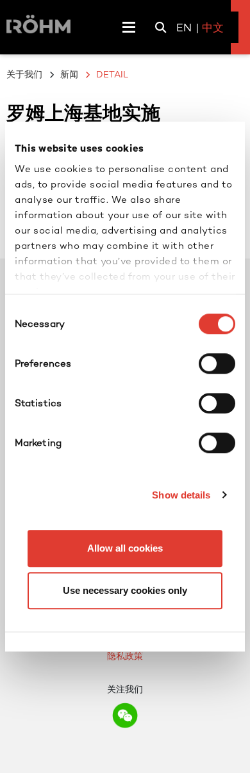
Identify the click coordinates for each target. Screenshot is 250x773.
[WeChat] (125, 715)
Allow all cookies (125, 548)
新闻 (69, 74)
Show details (181, 495)
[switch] (217, 363)
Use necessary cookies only (125, 590)
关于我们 (24, 74)
